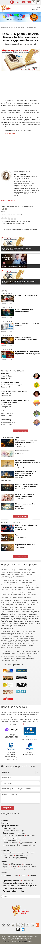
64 (26, 2)
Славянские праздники (12, 838)
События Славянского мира (13, 853)
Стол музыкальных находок (13, 835)
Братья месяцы (8, 833)
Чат (33, 9)
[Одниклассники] (23, 925)
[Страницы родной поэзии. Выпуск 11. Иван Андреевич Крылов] (20, 277)
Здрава (5, 864)
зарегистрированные (23, 221)
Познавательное (22, 855)
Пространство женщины (12, 840)
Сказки (15, 875)
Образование (16, 864)
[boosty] (37, 925)
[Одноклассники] (5, 209)
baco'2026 (7, 941)
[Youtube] (13, 925)
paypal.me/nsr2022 (29, 754)
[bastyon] (23, 929)
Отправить (7, 808)
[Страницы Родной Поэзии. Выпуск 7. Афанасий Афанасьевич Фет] (20, 244)
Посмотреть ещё (21, 431)
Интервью (21, 833)
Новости (5, 823)
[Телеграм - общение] (8, 925)
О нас (5, 888)
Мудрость (7, 866)
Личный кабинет (10, 891)
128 (24, 2)
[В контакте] (18, 925)
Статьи (4, 861)
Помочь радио (16, 888)
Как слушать (8, 886)
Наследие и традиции (22, 869)
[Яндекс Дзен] (27, 925)
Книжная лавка (9, 845)
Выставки (6, 858)
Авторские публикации (13, 883)
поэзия (4, 200)
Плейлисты (28, 880)
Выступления (8, 855)
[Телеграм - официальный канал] (3, 925)
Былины (33, 875)
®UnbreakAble (23, 941)
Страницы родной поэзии (14, 44)
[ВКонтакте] (2, 209)
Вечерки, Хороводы (20, 858)
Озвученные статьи (10, 843)
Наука (15, 866)
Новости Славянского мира (13, 831)
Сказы (4, 873)
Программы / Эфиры (10, 825)
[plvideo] (18, 929)
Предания (7, 875)
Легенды (23, 875)
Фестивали (30, 853)
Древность (27, 864)
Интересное (7, 869)
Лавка (29, 883)
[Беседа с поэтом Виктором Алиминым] (20, 261)
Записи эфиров (9, 828)
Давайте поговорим (28, 843)
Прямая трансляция (11, 880)
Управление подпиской (27, 886)
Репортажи (31, 835)
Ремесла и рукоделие (28, 866)
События (5, 850)
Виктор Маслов (20, 174)
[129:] (20, 17)
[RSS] (32, 925)
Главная (4, 820)
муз (29, 2)
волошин (12, 200)
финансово (27, 724)
